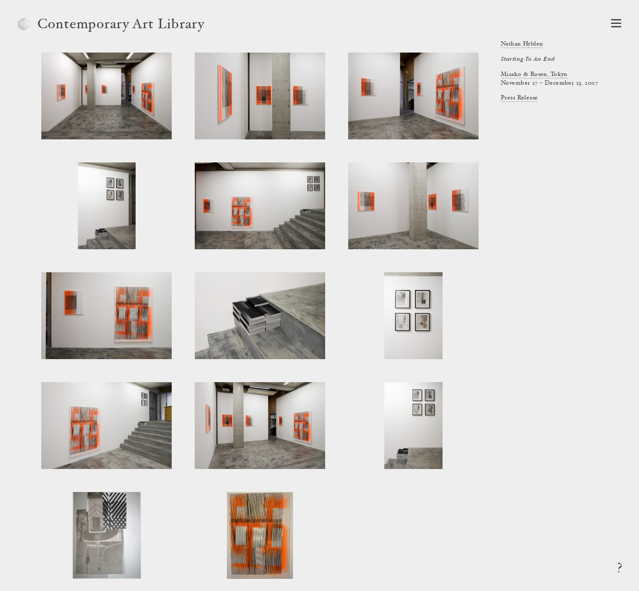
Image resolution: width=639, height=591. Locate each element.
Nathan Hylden (522, 44)
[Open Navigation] (616, 23)
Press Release (519, 98)
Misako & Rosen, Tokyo (534, 75)
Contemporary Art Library (121, 25)
